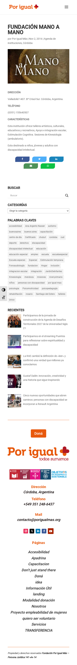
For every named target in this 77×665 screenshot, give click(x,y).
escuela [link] (45, 254)
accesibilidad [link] (15, 226)
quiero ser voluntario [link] (38, 618)
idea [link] (38, 582)
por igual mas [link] (54, 283)
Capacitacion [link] (38, 564)
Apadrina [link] (38, 558)
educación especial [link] (18, 254)
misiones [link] (41, 277)
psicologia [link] (14, 288)
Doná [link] (38, 576)
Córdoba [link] (28, 43)
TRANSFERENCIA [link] (38, 630)
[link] (23, 7)
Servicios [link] (38, 624)
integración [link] (36, 271)
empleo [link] (34, 254)
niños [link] (12, 283)
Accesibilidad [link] (38, 552)
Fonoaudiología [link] (17, 265)
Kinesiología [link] (15, 277)
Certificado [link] (30, 237)
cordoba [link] (53, 237)
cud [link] (62, 237)
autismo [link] (52, 226)
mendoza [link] (29, 277)
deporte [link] (12, 243)
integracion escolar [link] (18, 271)
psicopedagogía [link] (49, 288)
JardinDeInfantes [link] (53, 271)
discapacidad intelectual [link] (21, 248)
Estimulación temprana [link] (51, 260)
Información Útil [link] (38, 588)
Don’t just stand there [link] (38, 570)
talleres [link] (61, 294)
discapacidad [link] (38, 243)
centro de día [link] (15, 237)
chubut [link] (42, 237)
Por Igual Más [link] (19, 38)
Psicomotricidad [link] (30, 288)
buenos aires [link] (30, 231)
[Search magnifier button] (66, 195)
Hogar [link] (44, 265)
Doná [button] (38, 433)
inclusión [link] (55, 265)
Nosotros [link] (38, 606)
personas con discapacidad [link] (31, 283)
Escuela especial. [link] (17, 260)
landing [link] (38, 594)
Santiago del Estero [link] (45, 294)
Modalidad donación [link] (38, 600)
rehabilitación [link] (15, 294)
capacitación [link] (46, 231)
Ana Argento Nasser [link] (35, 226)
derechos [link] (24, 243)
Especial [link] (33, 260)
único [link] (12, 299)
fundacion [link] (33, 265)
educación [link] (41, 248)
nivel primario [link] (55, 277)
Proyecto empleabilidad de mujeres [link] (38, 612)
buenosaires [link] (15, 231)
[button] (66, 9)
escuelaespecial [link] (60, 254)
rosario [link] (29, 294)
